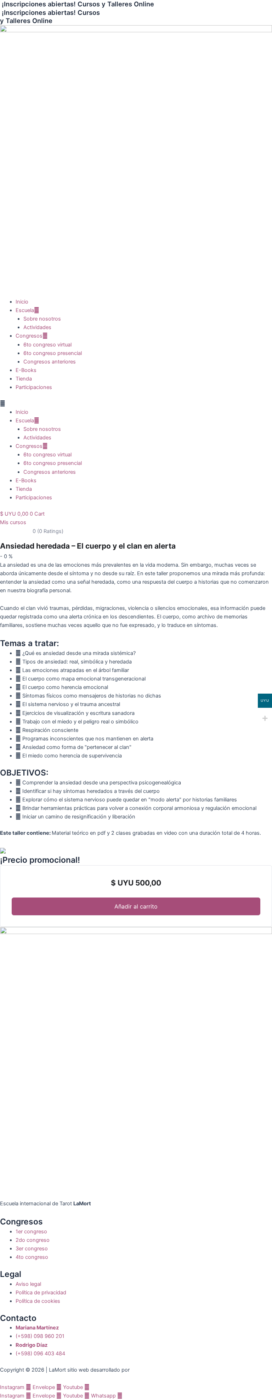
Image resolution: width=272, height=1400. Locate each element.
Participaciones (34, 387)
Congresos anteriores (49, 362)
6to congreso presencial (52, 353)
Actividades (37, 327)
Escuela (25, 310)
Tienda (24, 379)
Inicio (22, 302)
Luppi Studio (147, 1370)
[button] (136, 403)
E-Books (26, 370)
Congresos (29, 336)
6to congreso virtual (47, 344)
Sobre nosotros (42, 319)
